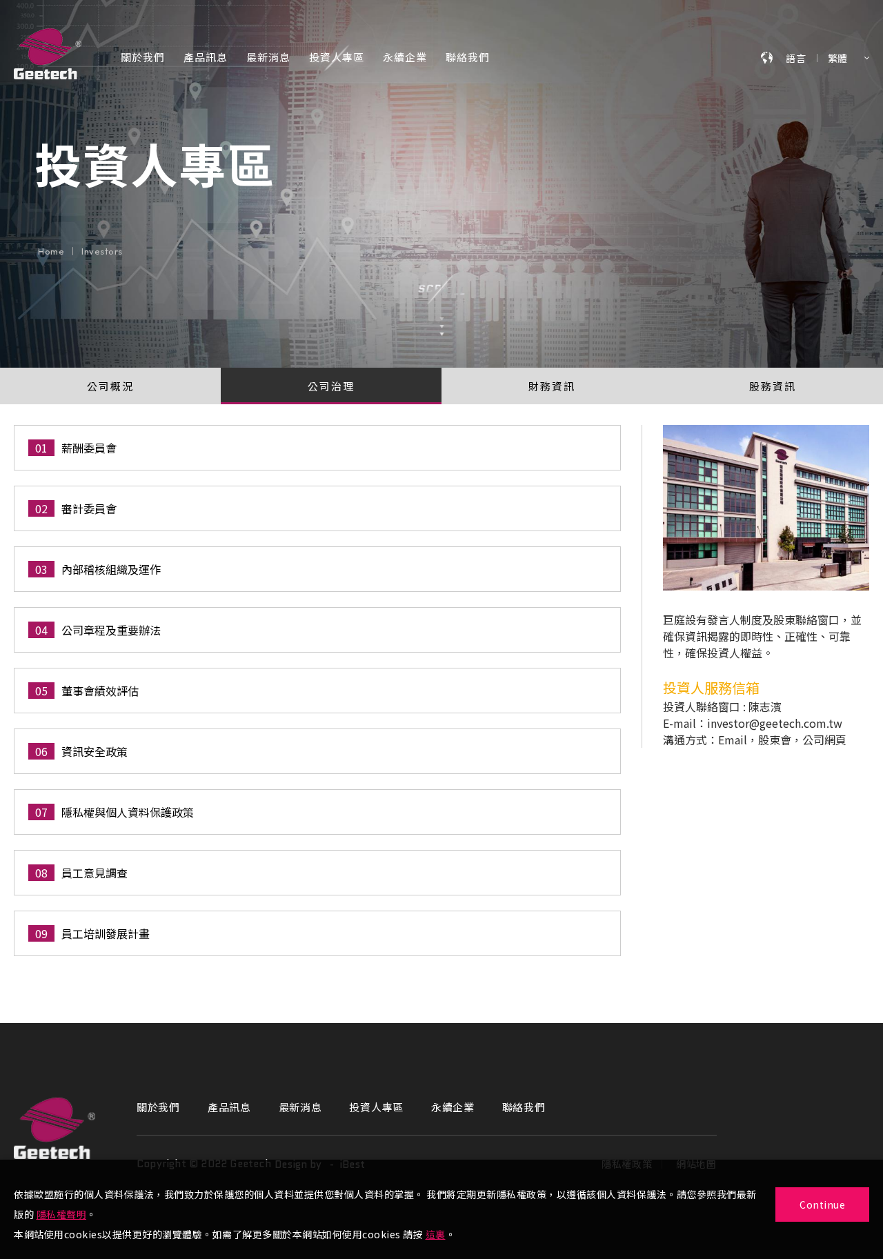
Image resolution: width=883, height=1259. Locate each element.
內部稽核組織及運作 (111, 569)
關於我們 (143, 58)
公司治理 (331, 386)
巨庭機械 (47, 53)
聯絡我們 (468, 58)
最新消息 (268, 58)
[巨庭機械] (54, 1128)
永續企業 (405, 58)
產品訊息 (205, 58)
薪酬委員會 (89, 447)
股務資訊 (772, 386)
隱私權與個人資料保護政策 (127, 812)
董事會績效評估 (100, 690)
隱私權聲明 (62, 1214)
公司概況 (110, 386)
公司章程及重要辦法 (111, 630)
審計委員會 (89, 508)
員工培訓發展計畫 (105, 933)
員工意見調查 (94, 872)
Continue (822, 1204)
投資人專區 (336, 58)
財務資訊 (551, 386)
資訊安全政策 (94, 751)
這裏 (436, 1234)
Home (51, 251)
